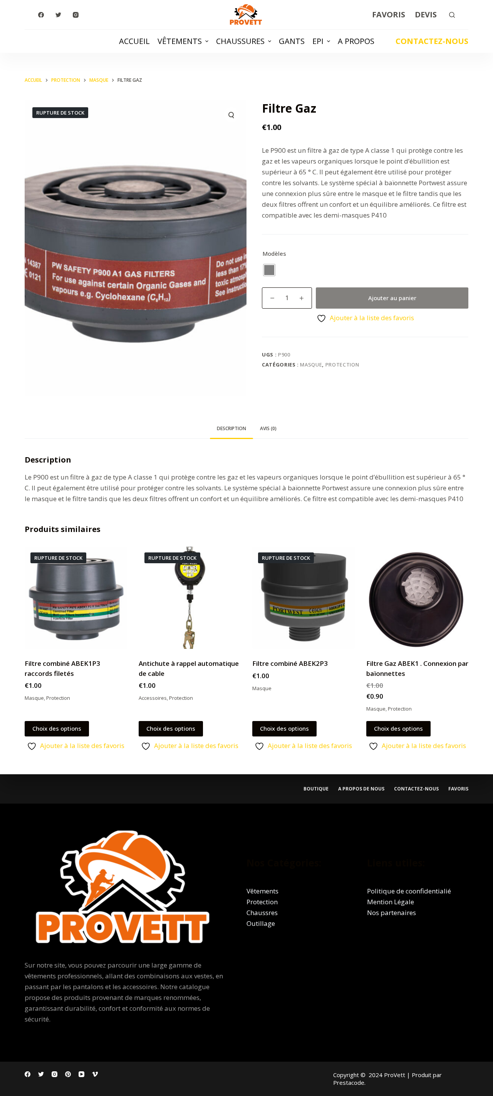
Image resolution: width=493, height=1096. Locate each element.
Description (231, 428)
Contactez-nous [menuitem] (416, 789)
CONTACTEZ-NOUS (432, 41)
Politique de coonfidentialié (409, 891)
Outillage (260, 923)
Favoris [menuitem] (388, 14)
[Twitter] (58, 15)
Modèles (274, 253)
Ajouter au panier (392, 298)
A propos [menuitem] (356, 41)
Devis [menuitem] (426, 14)
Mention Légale (390, 901)
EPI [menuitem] (318, 41)
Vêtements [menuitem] (180, 41)
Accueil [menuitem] (134, 41)
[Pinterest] (68, 1074)
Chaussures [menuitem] (240, 41)
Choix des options (56, 728)
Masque (311, 364)
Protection (342, 364)
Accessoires (153, 697)
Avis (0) (268, 428)
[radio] (269, 270)
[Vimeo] (95, 1074)
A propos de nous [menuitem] (361, 789)
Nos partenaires (391, 912)
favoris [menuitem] (458, 789)
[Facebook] (41, 15)
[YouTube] (81, 1074)
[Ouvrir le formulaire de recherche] (452, 15)
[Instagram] (76, 15)
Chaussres (262, 912)
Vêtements (262, 891)
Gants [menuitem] (292, 41)
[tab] (231, 429)
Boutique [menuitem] (316, 789)
